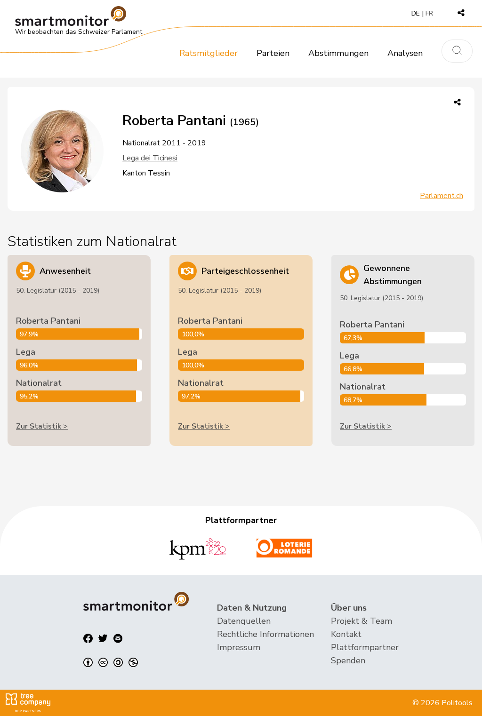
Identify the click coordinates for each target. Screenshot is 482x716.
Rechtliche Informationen (265, 634)
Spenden (348, 660)
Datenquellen (244, 621)
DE (415, 13)
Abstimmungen (338, 53)
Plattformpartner (365, 647)
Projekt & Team (361, 621)
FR (429, 13)
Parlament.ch (441, 196)
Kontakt (346, 634)
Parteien (273, 53)
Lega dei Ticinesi (149, 158)
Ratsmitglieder (208, 53)
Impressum (238, 647)
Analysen (405, 53)
